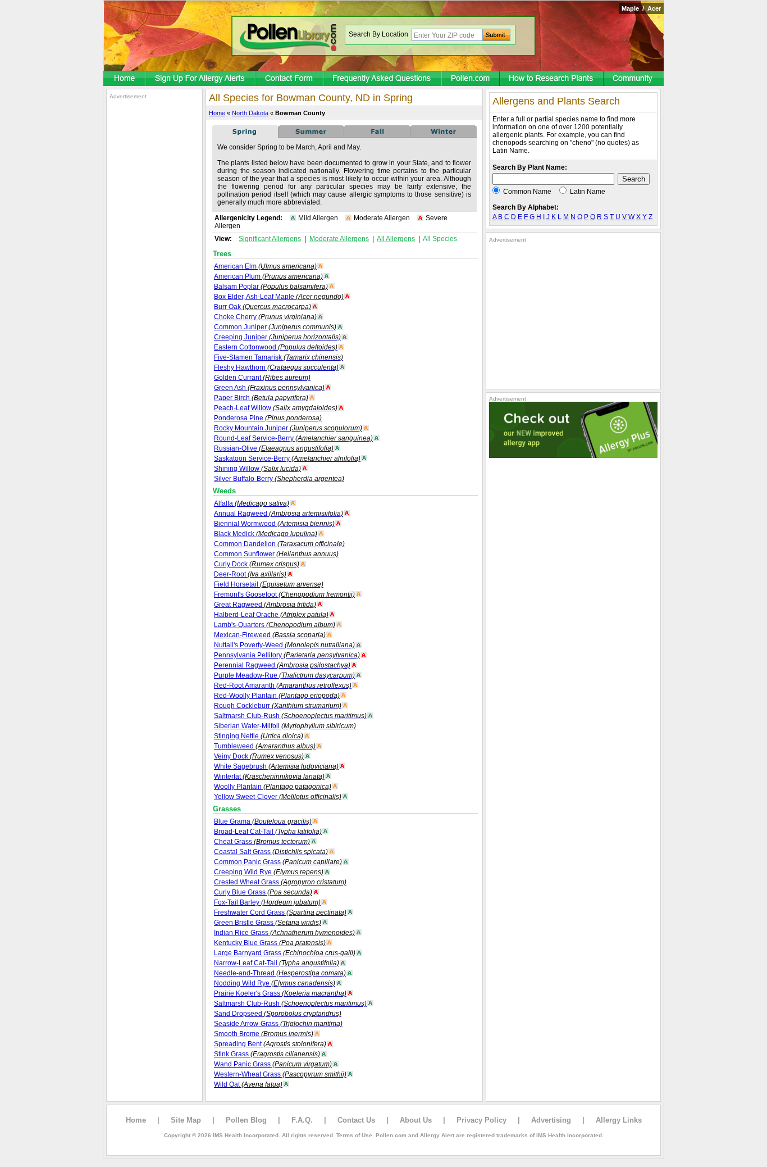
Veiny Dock (259, 756)
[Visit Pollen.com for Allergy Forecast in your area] (471, 79)
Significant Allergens (270, 239)
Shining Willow (257, 469)
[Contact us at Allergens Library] (290, 79)
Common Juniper (275, 327)
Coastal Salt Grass (271, 852)
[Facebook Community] (634, 79)
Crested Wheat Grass (280, 882)
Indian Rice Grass (284, 933)
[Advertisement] (154, 268)
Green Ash (269, 388)
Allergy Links (619, 1120)
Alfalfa (251, 503)
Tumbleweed (265, 746)
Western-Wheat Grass (280, 1074)
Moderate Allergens (339, 239)
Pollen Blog (246, 1120)
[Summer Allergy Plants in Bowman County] (311, 135)
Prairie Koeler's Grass (280, 993)
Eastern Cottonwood (275, 347)
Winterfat (269, 776)
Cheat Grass (262, 842)
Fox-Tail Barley (267, 902)
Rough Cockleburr (277, 706)
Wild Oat (248, 1084)
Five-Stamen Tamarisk (278, 357)
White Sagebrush (276, 766)
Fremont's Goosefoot (284, 594)
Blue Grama (263, 821)
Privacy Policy (481, 1120)
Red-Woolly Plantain (277, 696)
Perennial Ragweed (282, 665)
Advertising (551, 1120)
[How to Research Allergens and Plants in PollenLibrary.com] (552, 79)
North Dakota (250, 113)
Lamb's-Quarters (274, 625)
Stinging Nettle (258, 736)
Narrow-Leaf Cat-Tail (276, 963)
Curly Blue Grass (263, 892)
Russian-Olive (274, 448)
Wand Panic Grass (273, 1064)
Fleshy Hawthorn (276, 367)
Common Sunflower (276, 554)
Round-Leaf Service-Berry (293, 438)
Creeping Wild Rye (268, 872)
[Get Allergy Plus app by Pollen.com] (573, 456)
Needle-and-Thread (280, 973)
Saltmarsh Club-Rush (290, 716)
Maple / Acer (641, 8)
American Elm (265, 266)
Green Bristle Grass (267, 923)
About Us (416, 1120)
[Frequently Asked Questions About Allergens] (383, 79)
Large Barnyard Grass (284, 953)
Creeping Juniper (277, 337)
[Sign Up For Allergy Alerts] (201, 79)
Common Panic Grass (278, 862)
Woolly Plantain (272, 787)
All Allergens (396, 239)
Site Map (186, 1120)
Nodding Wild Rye (274, 983)
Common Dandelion (279, 544)
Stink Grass (267, 1054)
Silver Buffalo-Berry (279, 479)
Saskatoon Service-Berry (287, 458)
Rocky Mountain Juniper (288, 428)
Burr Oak (262, 307)
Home (217, 113)
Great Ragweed (265, 605)
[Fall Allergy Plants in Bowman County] (377, 135)
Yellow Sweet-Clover (277, 797)
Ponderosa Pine (268, 418)
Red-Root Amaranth (282, 685)
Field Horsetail (268, 584)
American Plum (268, 276)
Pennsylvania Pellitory (287, 655)
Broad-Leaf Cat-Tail (268, 831)
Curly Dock (256, 564)
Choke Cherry (265, 317)
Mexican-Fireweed (270, 635)
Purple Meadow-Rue (284, 675)
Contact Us (356, 1120)
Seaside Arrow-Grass (278, 1024)
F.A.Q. (302, 1120)
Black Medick (265, 534)
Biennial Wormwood (274, 524)
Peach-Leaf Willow (275, 408)
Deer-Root (250, 574)
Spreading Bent (270, 1044)
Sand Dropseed (277, 1014)
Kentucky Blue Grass (270, 943)
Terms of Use (354, 1135)
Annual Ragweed (278, 513)
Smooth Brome (263, 1034)
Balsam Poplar (271, 286)
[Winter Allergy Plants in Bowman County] (443, 135)
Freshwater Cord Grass (280, 912)
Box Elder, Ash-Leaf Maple (279, 297)
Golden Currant (262, 378)
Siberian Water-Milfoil (285, 726)
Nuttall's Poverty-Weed (284, 645)
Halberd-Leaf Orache (271, 615)
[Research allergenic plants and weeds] (124, 79)
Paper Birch (261, 398)
